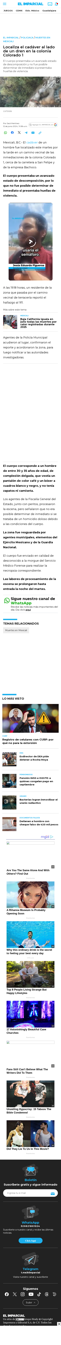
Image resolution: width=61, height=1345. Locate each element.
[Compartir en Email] (33, 133)
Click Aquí (30, 1240)
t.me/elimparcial (30, 1272)
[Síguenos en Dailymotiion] (54, 1294)
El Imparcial (11, 37)
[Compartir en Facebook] (12, 133)
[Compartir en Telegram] (26, 133)
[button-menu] (4, 4)
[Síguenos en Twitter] (15, 1294)
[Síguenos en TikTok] (39, 1294)
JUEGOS (8, 10)
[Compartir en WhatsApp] (5, 133)
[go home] (30, 1315)
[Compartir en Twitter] (19, 133)
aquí (28, 609)
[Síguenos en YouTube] (31, 1294)
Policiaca (27, 37)
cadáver (32, 142)
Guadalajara (49, 10)
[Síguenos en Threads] (47, 1294)
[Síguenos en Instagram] (23, 1294)
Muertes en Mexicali (16, 630)
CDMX (19, 10)
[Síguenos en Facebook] (7, 1294)
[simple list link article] (30, 720)
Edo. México (32, 10)
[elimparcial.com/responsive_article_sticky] (59, 1324)
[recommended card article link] (10, 322)
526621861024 (30, 1226)
